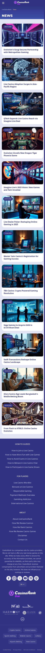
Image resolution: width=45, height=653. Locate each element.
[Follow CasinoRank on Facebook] (8, 578)
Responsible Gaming (23, 491)
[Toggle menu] (3, 3)
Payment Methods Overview (22, 495)
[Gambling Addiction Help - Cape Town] (29, 613)
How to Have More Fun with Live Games (22, 454)
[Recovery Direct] (27, 606)
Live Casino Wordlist (22, 482)
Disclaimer (22, 535)
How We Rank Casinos (22, 527)
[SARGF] (40, 613)
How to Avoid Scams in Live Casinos (22, 459)
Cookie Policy (7, 650)
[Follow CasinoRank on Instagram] (14, 578)
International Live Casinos (22, 503)
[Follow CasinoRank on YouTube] (25, 578)
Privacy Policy (17, 650)
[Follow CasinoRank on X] (19, 578)
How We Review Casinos (22, 523)
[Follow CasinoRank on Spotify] (30, 578)
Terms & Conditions (29, 650)
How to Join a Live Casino (22, 450)
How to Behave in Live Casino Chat (23, 463)
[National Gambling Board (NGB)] (16, 606)
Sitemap (39, 650)
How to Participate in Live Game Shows (23, 467)
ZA (21, 584)
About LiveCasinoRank (22, 519)
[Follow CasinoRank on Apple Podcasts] (36, 578)
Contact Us (22, 539)
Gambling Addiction (22, 499)
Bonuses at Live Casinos (22, 487)
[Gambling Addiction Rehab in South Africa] (11, 613)
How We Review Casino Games (22, 531)
